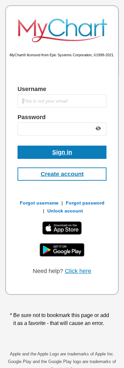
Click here (78, 271)
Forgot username (39, 203)
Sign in (62, 152)
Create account (62, 174)
